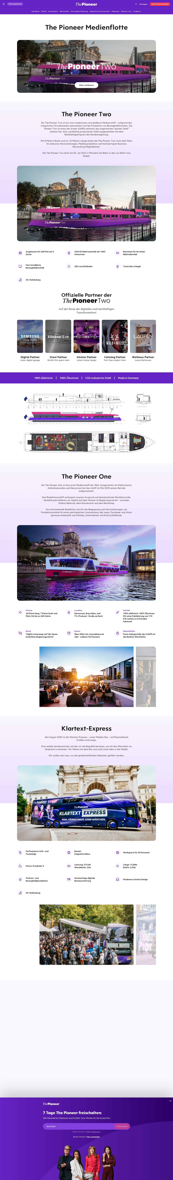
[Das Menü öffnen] (4, 4)
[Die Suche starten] (136, 4)
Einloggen (143, 4)
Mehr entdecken (86, 85)
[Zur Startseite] (86, 4)
